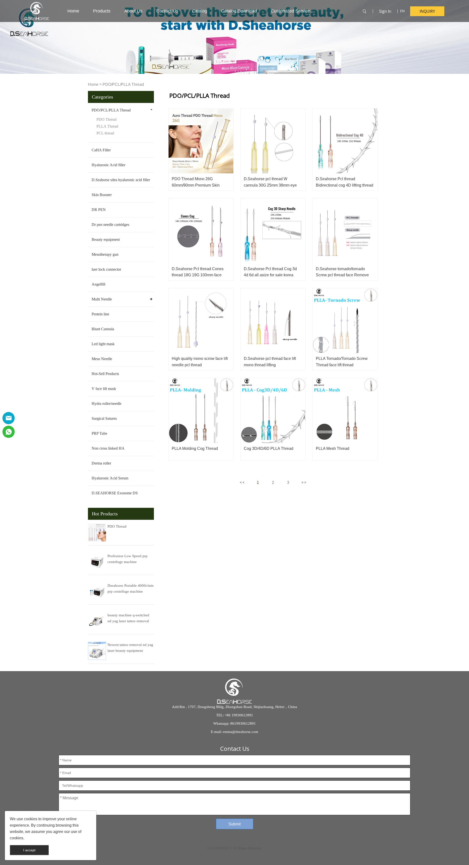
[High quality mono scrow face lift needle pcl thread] (201, 320)
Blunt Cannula (103, 329)
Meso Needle (102, 359)
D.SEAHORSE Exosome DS (115, 493)
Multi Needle (102, 299)
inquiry (427, 11)
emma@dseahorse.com (240, 732)
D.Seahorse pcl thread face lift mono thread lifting (270, 361)
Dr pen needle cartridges (110, 224)
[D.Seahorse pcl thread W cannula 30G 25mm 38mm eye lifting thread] (273, 141)
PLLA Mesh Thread (332, 448)
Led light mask (103, 344)
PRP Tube (99, 433)
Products (101, 11)
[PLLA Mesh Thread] (345, 410)
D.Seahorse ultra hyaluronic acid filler (121, 180)
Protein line (100, 314)
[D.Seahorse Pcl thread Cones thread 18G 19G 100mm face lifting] (201, 230)
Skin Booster (102, 195)
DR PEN (99, 210)
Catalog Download (239, 11)
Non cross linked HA (108, 448)
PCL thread (105, 133)
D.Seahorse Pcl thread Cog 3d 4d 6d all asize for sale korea (270, 272)
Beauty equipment (106, 239)
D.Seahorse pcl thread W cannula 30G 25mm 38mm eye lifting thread (270, 185)
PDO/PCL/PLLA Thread (123, 84)
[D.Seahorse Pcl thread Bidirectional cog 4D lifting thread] (345, 141)
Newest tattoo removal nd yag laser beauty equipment (130, 648)
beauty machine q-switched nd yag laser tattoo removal (128, 618)
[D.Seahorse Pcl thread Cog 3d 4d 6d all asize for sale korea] (273, 230)
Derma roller (101, 463)
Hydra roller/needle (106, 403)
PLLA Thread (107, 126)
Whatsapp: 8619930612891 (234, 723)
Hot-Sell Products (105, 374)
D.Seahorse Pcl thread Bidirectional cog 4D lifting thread (344, 182)
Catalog (199, 11)
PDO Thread (106, 119)
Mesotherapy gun (105, 254)
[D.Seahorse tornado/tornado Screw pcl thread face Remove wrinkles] (345, 230)
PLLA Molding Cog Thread (195, 448)
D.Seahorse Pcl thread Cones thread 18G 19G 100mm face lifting (198, 275)
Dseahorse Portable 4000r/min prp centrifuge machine (130, 588)
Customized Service (290, 11)
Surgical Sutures (104, 418)
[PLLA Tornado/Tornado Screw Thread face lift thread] (345, 320)
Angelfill (98, 284)
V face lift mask (104, 389)
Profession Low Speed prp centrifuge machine (127, 559)
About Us (133, 11)
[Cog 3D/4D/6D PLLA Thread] (273, 410)
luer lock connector (106, 269)
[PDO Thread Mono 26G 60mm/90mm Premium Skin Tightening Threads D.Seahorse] (201, 141)
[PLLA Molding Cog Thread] (201, 410)
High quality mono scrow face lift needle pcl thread (200, 361)
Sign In (385, 11)
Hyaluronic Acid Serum (110, 478)
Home (73, 11)
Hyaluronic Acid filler (108, 165)
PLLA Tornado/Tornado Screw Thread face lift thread (342, 361)
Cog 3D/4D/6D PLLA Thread (268, 448)
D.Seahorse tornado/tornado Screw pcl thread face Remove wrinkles (342, 275)
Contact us (167, 11)
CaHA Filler (101, 150)
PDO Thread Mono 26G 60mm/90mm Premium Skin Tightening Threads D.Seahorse (199, 185)
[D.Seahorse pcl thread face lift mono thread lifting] (273, 320)
